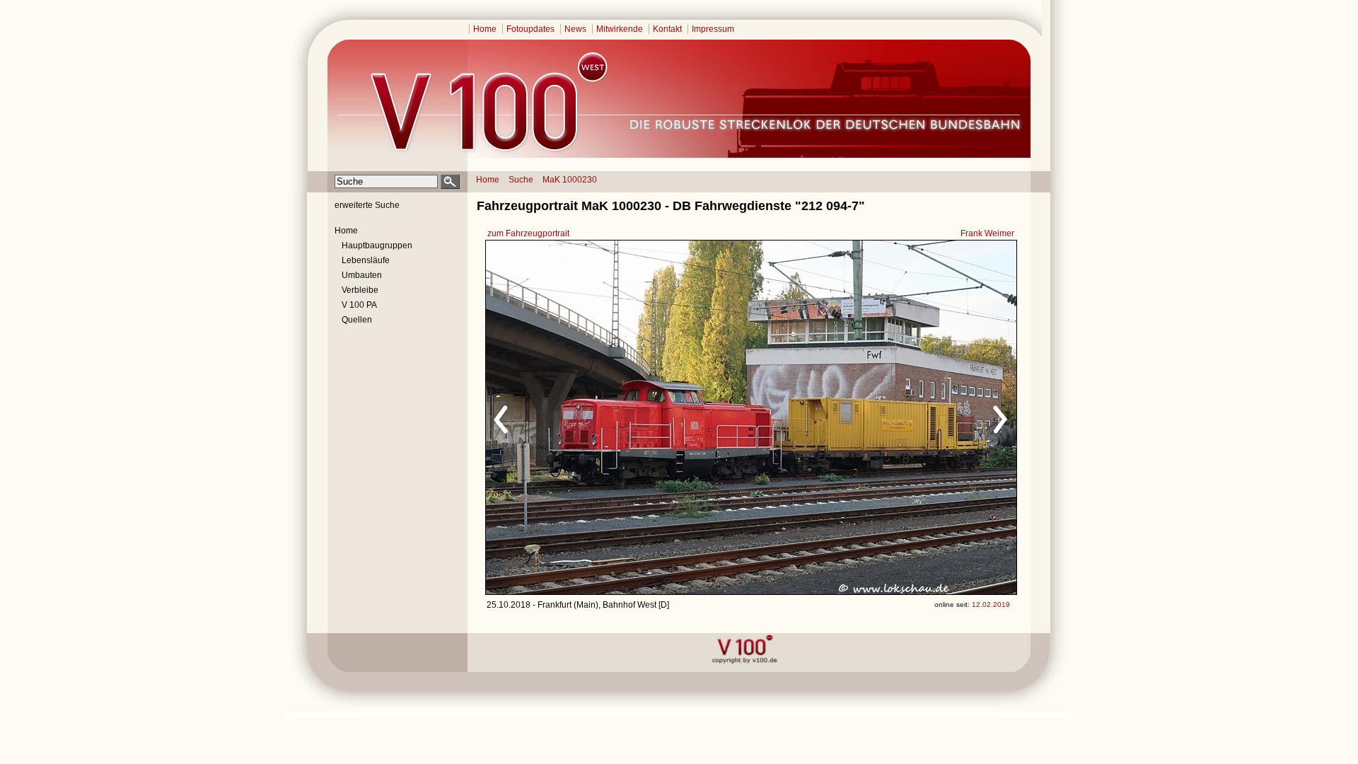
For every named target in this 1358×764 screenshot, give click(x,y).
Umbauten (362, 275)
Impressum (713, 29)
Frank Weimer (987, 233)
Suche (521, 180)
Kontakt (667, 29)
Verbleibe (360, 290)
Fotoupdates (530, 29)
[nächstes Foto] (876, 417)
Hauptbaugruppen (377, 245)
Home (485, 29)
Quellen (357, 320)
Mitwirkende (619, 29)
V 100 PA (359, 305)
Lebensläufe (366, 260)
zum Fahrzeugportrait (528, 233)
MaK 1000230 (569, 180)
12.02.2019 (991, 604)
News (575, 29)
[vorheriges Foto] (621, 417)
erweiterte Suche (367, 205)
